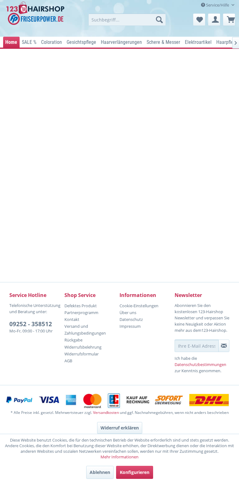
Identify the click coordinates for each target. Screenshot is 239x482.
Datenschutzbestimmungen (200, 364)
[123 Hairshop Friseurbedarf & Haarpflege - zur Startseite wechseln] (36, 17)
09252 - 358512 (30, 324)
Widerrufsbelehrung (82, 347)
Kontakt (71, 319)
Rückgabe (73, 340)
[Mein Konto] (214, 19)
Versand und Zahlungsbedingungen (85, 329)
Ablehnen (100, 472)
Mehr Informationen (119, 457)
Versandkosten (106, 412)
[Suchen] (159, 19)
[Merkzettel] (199, 19)
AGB (68, 361)
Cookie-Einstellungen (139, 305)
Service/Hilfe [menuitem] (217, 5)
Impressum (130, 326)
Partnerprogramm (81, 312)
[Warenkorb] (229, 19)
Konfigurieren (134, 472)
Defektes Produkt (80, 305)
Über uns (128, 312)
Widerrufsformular (81, 354)
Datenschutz (131, 319)
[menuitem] (127, 19)
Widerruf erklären (120, 428)
